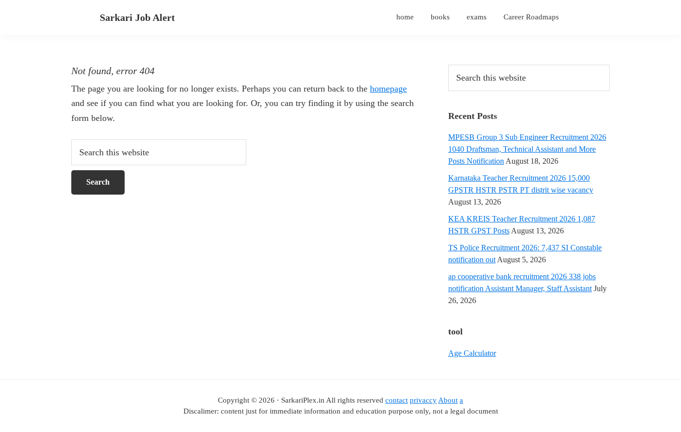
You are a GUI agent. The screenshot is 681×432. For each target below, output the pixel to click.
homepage (388, 89)
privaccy (423, 400)
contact (396, 400)
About (448, 400)
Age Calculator (472, 353)
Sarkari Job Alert (137, 17)
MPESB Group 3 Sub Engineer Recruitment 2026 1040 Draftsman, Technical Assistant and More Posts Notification (527, 149)
